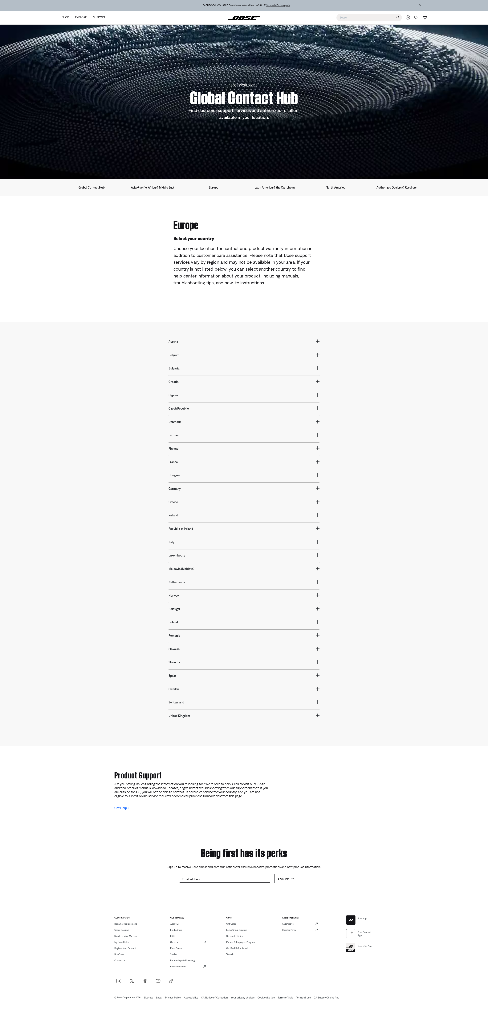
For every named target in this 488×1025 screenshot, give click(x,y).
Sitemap (148, 997)
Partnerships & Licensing (182, 960)
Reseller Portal (289, 930)
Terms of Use (303, 997)
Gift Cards (231, 924)
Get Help (120, 808)
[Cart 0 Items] (425, 18)
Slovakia (174, 649)
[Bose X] (132, 981)
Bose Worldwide (178, 966)
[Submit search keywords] (398, 18)
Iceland (173, 515)
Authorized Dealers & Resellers (396, 187)
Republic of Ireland (181, 528)
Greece (173, 502)
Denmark (175, 421)
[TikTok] (171, 981)
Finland (173, 448)
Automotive (288, 924)
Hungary (174, 475)
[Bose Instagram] (118, 981)
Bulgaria (174, 368)
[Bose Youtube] (158, 981)
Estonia (173, 435)
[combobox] (369, 17)
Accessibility (191, 997)
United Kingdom (179, 715)
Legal (159, 997)
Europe (213, 187)
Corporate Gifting (234, 936)
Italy (171, 542)
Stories (173, 954)
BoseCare (119, 954)
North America (335, 187)
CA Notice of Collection (214, 997)
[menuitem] (67, 18)
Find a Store (176, 930)
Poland (173, 622)
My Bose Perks (121, 942)
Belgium (174, 355)
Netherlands (177, 582)
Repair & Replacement (125, 924)
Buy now (268, 5)
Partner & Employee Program (240, 942)
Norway (174, 595)
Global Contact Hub (92, 187)
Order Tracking (121, 930)
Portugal (174, 608)
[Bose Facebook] (145, 981)
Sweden (174, 689)
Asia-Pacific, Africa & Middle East (152, 187)
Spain (172, 675)
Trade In (230, 954)
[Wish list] (416, 17)
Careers (174, 942)
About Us (174, 924)
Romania (174, 635)
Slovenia (174, 662)
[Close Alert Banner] (420, 5)
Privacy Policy (173, 997)
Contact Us (119, 960)
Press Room (176, 948)
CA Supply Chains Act (326, 997)
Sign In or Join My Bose (125, 936)
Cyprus (173, 395)
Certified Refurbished (237, 948)
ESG (172, 936)
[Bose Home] (244, 17)
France (173, 462)
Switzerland (176, 702)
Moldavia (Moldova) (181, 568)
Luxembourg (177, 555)
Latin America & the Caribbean (274, 187)
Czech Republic (179, 408)
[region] (246, 5)
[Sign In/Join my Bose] (408, 17)
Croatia (173, 381)
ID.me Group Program (236, 930)
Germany (175, 488)
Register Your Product (125, 948)
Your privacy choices (242, 997)
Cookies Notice (266, 997)
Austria (173, 341)
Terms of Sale (285, 997)
